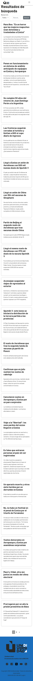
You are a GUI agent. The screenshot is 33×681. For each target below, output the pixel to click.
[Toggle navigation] (29, 2)
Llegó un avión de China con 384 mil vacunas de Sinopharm (14, 195)
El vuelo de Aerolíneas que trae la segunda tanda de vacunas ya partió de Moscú (16, 347)
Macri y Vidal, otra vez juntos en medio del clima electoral (15, 575)
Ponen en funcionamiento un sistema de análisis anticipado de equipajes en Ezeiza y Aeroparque (15, 67)
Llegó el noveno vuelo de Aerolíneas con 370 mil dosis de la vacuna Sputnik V (16, 252)
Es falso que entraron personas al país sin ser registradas (14, 453)
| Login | (23, 675)
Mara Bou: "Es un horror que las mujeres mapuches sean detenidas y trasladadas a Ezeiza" (16, 28)
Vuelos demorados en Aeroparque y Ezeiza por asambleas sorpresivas (15, 542)
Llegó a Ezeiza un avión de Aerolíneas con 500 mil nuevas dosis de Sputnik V (16, 165)
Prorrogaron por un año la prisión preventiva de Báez (16, 605)
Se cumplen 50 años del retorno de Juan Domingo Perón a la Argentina (15, 101)
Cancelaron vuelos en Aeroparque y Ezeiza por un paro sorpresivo (15, 399)
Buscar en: (4, 15)
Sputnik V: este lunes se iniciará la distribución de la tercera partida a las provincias (15, 314)
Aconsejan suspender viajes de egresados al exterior (14, 283)
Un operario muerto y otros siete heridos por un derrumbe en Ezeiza (16, 487)
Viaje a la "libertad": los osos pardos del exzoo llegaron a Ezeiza (14, 425)
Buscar (26, 18)
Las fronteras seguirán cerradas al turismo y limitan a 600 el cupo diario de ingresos (14, 132)
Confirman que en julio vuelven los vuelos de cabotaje (14, 372)
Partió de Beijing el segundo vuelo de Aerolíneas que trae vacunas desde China (13, 226)
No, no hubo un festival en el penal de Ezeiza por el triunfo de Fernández (15, 510)
